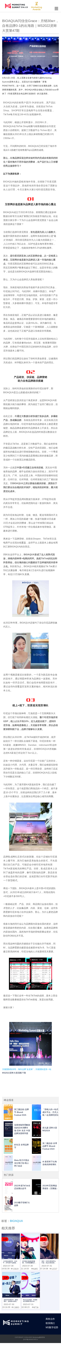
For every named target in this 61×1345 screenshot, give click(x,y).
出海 (44, 1239)
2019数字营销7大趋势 (22, 1203)
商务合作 (50, 1319)
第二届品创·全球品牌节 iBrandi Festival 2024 (49, 1146)
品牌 (5, 1239)
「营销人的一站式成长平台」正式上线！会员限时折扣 (50, 1112)
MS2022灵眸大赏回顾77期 (14, 1073)
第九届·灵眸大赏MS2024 (49, 1129)
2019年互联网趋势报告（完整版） (50, 1187)
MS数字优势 (52, 1327)
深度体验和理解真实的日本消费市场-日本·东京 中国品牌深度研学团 (22, 1129)
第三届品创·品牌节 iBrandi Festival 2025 (21, 1112)
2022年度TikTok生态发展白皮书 (22, 1187)
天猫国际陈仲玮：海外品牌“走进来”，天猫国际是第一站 (26, 1069)
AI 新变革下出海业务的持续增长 (49, 1163)
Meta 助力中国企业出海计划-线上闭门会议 (21, 1163)
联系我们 (50, 1323)
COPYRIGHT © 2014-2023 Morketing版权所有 (30, 1337)
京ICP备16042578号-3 (30, 1339)
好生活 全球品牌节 (21, 1146)
